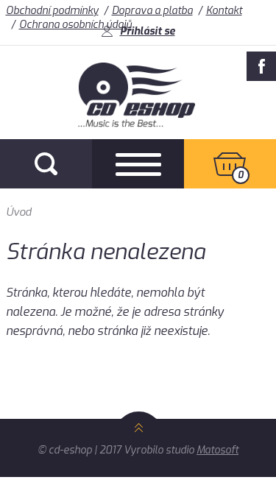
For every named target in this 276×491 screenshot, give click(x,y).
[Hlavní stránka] (138, 123)
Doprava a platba (152, 11)
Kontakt (224, 11)
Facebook (261, 66)
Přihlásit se (147, 31)
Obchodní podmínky (52, 11)
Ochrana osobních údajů (75, 25)
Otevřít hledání (46, 163)
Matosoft (217, 450)
